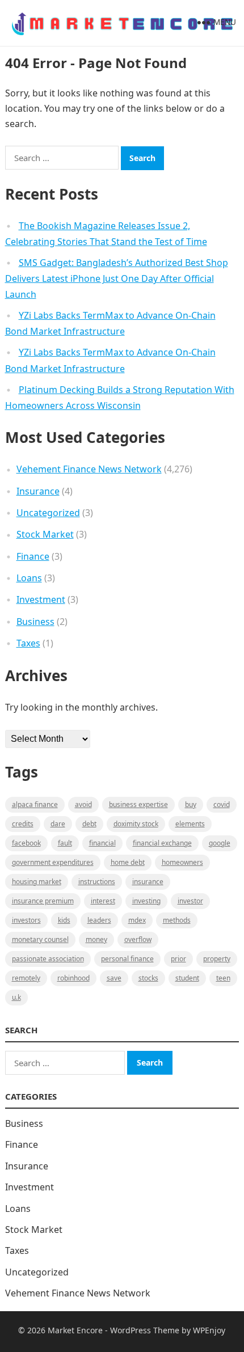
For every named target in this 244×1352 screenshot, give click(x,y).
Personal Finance (127, 959)
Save (114, 978)
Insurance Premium (43, 901)
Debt (89, 824)
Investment (40, 599)
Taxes (28, 643)
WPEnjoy (209, 1330)
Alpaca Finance (35, 804)
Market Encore (75, 1330)
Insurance (38, 491)
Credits (22, 824)
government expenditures (53, 862)
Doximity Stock (135, 824)
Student (187, 978)
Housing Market (36, 881)
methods (177, 920)
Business (35, 621)
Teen (223, 978)
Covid (221, 804)
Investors (26, 920)
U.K (16, 997)
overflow (138, 939)
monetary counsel (40, 939)
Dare (58, 824)
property (216, 959)
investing (146, 901)
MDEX (137, 920)
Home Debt (128, 862)
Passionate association (48, 959)
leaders (99, 920)
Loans (29, 578)
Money (96, 939)
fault (65, 843)
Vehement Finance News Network (89, 469)
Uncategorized (48, 512)
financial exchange (162, 843)
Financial (102, 843)
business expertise (138, 804)
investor (190, 901)
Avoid (83, 804)
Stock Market (45, 534)
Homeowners (182, 862)
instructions (96, 881)
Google (219, 843)
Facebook (26, 843)
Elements (190, 824)
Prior (178, 959)
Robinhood (73, 978)
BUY (190, 804)
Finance (32, 556)
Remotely (26, 978)
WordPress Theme (144, 1330)
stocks (148, 978)
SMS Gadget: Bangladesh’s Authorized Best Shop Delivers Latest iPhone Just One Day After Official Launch (116, 278)
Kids (64, 920)
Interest (103, 901)
